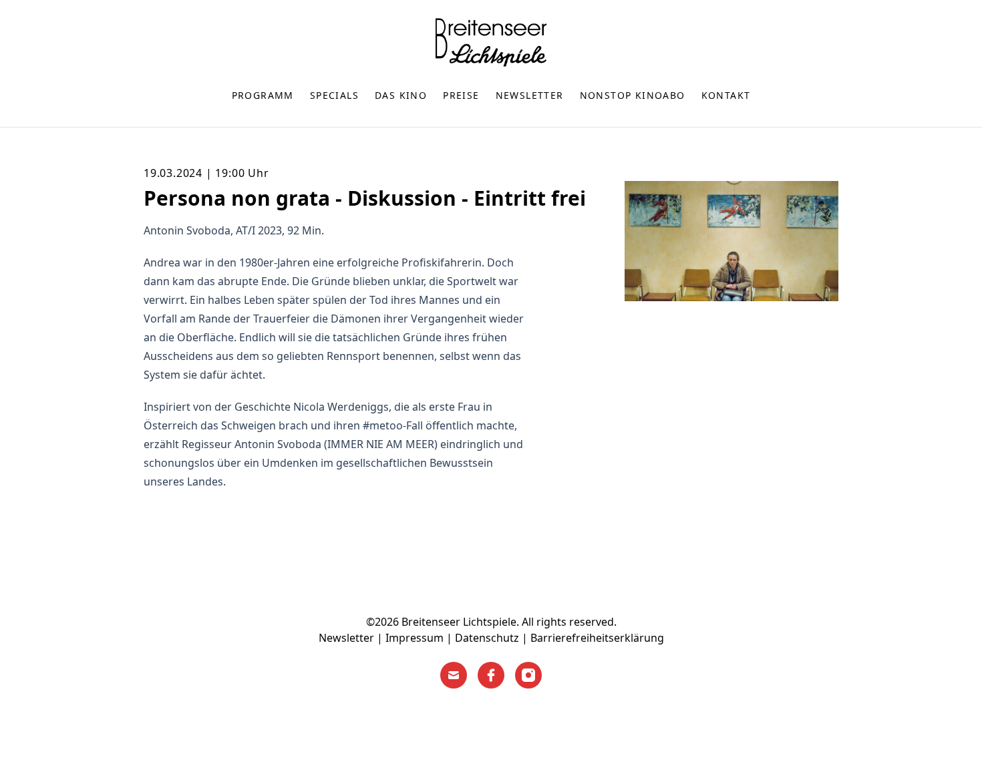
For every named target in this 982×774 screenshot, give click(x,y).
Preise (461, 95)
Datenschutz (487, 637)
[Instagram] (528, 675)
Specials (334, 95)
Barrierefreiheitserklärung (597, 637)
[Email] (453, 675)
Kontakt (726, 95)
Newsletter (530, 95)
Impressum (414, 637)
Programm (263, 95)
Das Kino (401, 95)
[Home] (491, 42)
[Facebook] (491, 675)
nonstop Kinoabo (632, 95)
